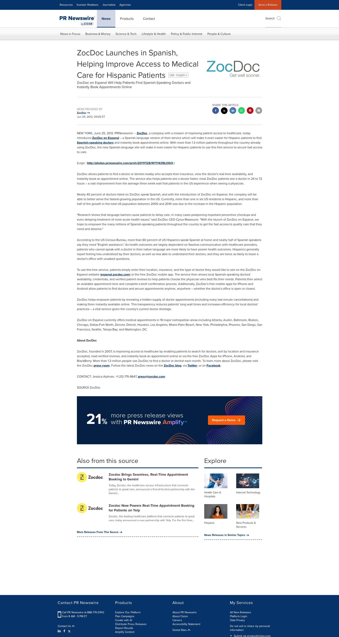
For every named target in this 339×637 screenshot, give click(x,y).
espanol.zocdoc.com (115, 274)
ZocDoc (142, 133)
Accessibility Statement (186, 624)
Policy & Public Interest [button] (186, 34)
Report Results (124, 628)
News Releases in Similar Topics (224, 535)
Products (127, 18)
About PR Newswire (184, 612)
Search (270, 18)
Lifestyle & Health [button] (154, 34)
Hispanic (209, 523)
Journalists (109, 5)
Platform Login (238, 616)
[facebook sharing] (215, 111)
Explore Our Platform (127, 612)
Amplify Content (124, 632)
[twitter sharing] (224, 111)
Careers (177, 620)
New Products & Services (246, 525)
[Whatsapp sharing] (241, 111)
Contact (149, 18)
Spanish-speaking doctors (95, 142)
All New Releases (240, 612)
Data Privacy (237, 620)
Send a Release (267, 5)
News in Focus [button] (70, 34)
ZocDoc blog (172, 365)
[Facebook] (64, 631)
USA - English (178, 75)
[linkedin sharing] (233, 111)
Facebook (214, 365)
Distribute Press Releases (131, 624)
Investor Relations (87, 5)
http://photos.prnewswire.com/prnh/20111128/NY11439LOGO (130, 163)
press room (102, 365)
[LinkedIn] (60, 631)
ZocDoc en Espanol (105, 138)
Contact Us (65, 626)
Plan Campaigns (124, 616)
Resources (66, 5)
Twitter (192, 365)
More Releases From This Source (97, 532)
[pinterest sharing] (250, 111)
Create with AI (123, 620)
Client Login (245, 5)
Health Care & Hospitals (212, 494)
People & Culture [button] (219, 34)
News (106, 18)
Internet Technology (248, 492)
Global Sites (180, 630)
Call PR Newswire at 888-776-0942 (83, 612)
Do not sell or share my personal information (250, 628)
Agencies (125, 5)
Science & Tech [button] (126, 34)
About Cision (180, 616)
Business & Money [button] (97, 34)
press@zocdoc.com (151, 376)
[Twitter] (69, 631)
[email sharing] (258, 111)
